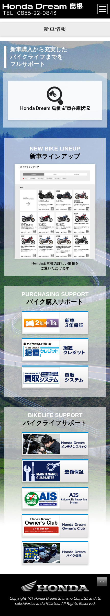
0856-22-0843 (37, 12)
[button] (102, 9)
